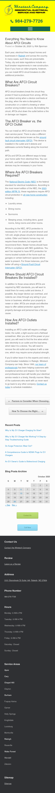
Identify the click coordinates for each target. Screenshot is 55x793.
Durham (8, 695)
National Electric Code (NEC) (22, 181)
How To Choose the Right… (27, 411)
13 (21, 493)
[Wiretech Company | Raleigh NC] (26, 9)
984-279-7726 (28, 21)
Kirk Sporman (41, 46)
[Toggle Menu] (30, 29)
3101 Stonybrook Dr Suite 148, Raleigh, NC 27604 (25, 580)
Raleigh (21, 55)
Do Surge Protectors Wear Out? (18, 445)
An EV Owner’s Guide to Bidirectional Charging (25, 461)
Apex (6, 670)
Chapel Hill (9, 682)
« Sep (7, 505)
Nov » (14, 505)
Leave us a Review (12, 564)
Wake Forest (10, 751)
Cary (6, 676)
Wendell (7, 757)
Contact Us (27, 515)
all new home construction (35, 194)
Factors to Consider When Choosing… (29, 401)
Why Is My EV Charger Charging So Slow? (23, 430)
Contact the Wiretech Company (17, 547)
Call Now (27, 527)
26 (15, 501)
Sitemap (7, 783)
